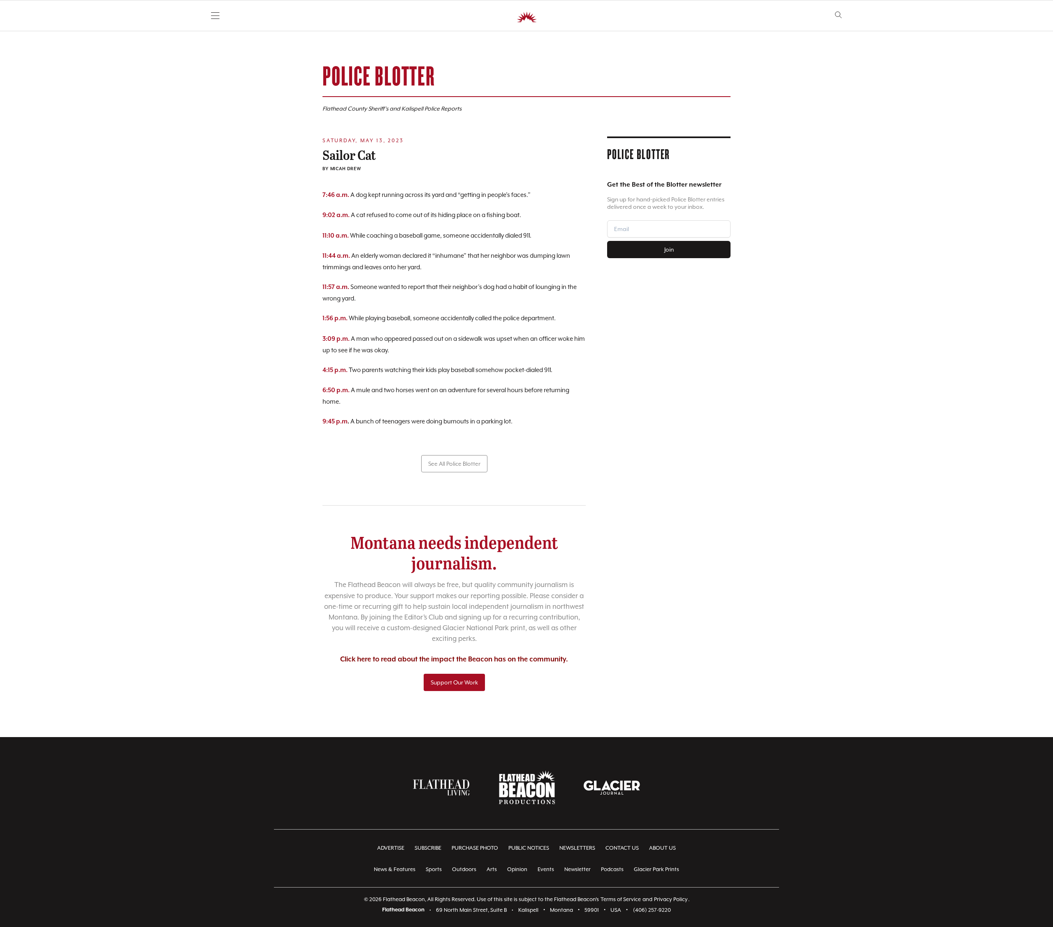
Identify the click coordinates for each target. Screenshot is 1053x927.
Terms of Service (621, 899)
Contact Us (622, 848)
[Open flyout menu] (215, 16)
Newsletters (577, 848)
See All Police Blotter (454, 463)
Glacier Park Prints (656, 869)
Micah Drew (345, 168)
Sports (434, 869)
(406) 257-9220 (652, 910)
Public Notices (528, 848)
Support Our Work (454, 682)
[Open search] (838, 15)
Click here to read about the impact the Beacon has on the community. (454, 659)
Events (546, 869)
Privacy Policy (671, 899)
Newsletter (577, 869)
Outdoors (464, 869)
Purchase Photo (475, 848)
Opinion (517, 869)
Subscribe (428, 848)
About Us (662, 848)
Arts (492, 869)
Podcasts (612, 869)
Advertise (390, 848)
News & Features (394, 869)
